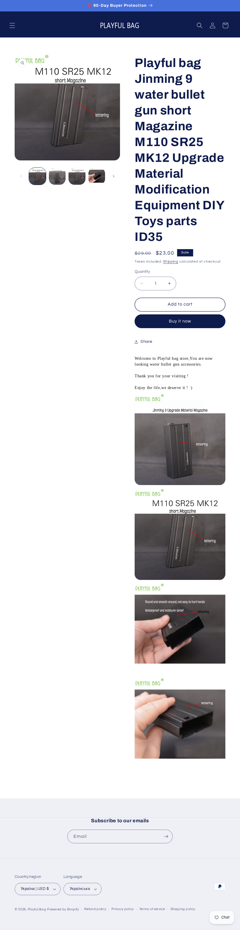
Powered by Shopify (63, 909)
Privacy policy (123, 909)
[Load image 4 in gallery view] (96, 176)
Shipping (170, 261)
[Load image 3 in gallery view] (76, 176)
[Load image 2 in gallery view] (57, 176)
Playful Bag (37, 909)
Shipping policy (183, 909)
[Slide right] (113, 176)
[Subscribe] (166, 836)
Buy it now (180, 321)
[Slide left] (21, 176)
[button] (12, 25)
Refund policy (95, 909)
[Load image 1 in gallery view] (37, 176)
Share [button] (146, 342)
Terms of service (152, 909)
